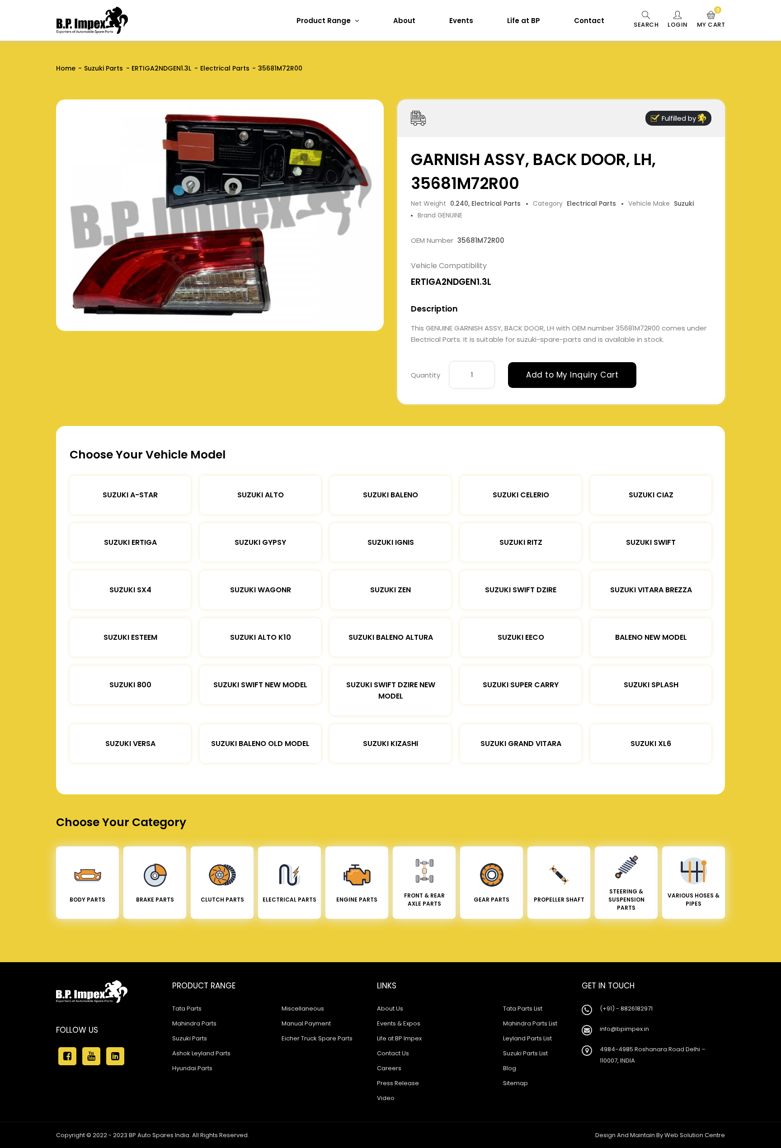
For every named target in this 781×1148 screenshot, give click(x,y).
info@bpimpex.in (624, 1029)
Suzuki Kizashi (390, 743)
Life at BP (523, 20)
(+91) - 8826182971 (626, 1008)
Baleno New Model (651, 637)
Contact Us (393, 1053)
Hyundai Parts (192, 1068)
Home (65, 68)
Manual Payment (306, 1023)
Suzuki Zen (390, 590)
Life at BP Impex (399, 1038)
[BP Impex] (92, 20)
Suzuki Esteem (130, 637)
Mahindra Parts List (530, 1023)
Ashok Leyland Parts (201, 1053)
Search (646, 24)
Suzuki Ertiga (130, 542)
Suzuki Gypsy (260, 542)
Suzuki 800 (130, 685)
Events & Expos (398, 1023)
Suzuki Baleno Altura (390, 637)
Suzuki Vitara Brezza (651, 590)
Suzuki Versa (130, 743)
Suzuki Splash (651, 685)
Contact (589, 20)
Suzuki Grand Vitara (520, 743)
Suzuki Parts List (525, 1053)
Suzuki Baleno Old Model (260, 743)
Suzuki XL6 (650, 743)
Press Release (398, 1083)
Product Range (324, 20)
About (404, 20)
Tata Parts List (522, 1008)
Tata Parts (187, 1008)
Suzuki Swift (651, 542)
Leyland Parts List (527, 1038)
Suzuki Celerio (521, 495)
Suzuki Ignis (390, 542)
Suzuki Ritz (520, 542)
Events (461, 20)
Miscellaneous (303, 1008)
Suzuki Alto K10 (260, 637)
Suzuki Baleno (390, 495)
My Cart (711, 20)
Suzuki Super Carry (521, 685)
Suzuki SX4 (130, 590)
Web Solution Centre (694, 1135)
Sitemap (515, 1083)
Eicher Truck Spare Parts (317, 1038)
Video (386, 1098)
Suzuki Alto (260, 495)
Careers (389, 1068)
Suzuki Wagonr (260, 590)
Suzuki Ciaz (651, 495)
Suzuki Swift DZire (520, 590)
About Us (390, 1008)
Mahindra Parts (194, 1023)
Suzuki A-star (130, 495)
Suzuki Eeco (521, 637)
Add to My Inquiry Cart (572, 374)
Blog (509, 1068)
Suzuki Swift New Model (260, 685)
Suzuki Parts (103, 68)
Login (678, 24)
